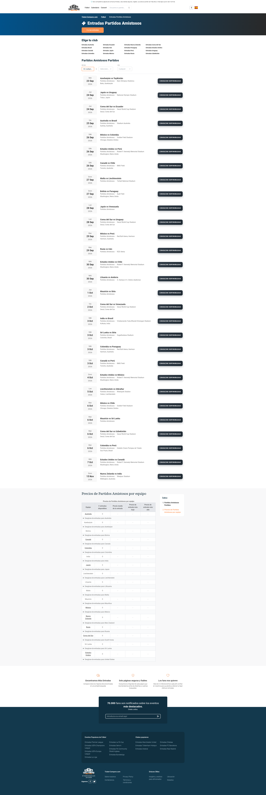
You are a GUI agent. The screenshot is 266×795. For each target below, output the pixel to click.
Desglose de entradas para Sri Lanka (98, 648)
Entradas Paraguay (130, 47)
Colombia (88, 548)
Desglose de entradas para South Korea (99, 640)
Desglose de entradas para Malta (97, 595)
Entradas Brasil (87, 47)
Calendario (95, 8)
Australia (88, 514)
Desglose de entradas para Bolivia (97, 535)
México (88, 608)
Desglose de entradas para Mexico (97, 612)
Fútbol (87, 8)
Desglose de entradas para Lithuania (98, 586)
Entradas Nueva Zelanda (132, 45)
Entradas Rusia (129, 53)
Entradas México (108, 53)
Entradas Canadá (87, 50)
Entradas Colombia (88, 53)
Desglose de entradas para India (96, 561)
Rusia (88, 627)
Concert (104, 8)
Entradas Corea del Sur (153, 45)
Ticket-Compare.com (90, 17)
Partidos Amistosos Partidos (171, 504)
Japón (88, 565)
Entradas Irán (107, 47)
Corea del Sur (88, 636)
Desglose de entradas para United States (100, 659)
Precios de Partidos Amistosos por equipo (172, 511)
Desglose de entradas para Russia (97, 631)
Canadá (88, 539)
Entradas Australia (88, 45)
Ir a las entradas (93, 30)
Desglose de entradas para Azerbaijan (99, 527)
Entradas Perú (129, 50)
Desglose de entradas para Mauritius (98, 603)
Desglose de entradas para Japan (97, 569)
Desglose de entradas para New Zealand (99, 623)
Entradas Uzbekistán (152, 53)
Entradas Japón (108, 50)
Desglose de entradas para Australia (98, 518)
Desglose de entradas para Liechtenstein (100, 578)
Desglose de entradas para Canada (97, 544)
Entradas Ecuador (109, 45)
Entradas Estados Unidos (154, 47)
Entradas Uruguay (152, 50)
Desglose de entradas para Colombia (98, 552)
